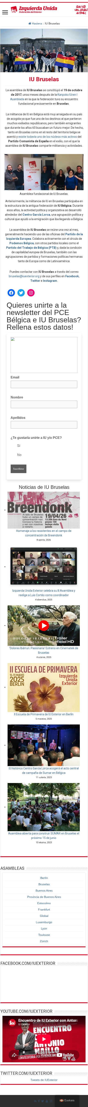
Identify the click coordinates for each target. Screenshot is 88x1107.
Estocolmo (44, 903)
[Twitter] (42, 1101)
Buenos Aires (44, 890)
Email (16, 377)
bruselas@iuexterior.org (24, 276)
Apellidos (19, 417)
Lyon (44, 928)
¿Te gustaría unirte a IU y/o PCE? (36, 437)
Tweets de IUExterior (44, 1079)
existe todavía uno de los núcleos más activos (47, 136)
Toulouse (44, 934)
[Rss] (35, 1101)
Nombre (17, 397)
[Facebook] (39, 1101)
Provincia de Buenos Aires (44, 896)
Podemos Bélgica (21, 243)
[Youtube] (47, 1101)
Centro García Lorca (36, 214)
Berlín (44, 878)
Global (44, 915)
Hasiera (36, 23)
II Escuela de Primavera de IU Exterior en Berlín (43, 714)
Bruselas (44, 884)
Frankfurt (44, 909)
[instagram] (51, 1101)
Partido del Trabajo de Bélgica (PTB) (31, 247)
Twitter (35, 280)
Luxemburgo (44, 922)
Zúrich (44, 941)
